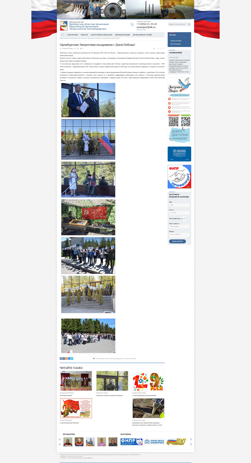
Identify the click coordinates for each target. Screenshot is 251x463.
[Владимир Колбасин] (68, 442)
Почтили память (66, 395)
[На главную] (84, 26)
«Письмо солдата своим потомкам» (109, 395)
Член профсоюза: (175, 218)
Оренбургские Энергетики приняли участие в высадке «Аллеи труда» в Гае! (147, 424)
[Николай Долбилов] (79, 442)
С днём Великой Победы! (69, 423)
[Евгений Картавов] (113, 442)
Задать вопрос (177, 241)
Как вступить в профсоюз (101, 35)
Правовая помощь (122, 35)
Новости (84, 35)
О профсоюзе (72, 35)
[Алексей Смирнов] (102, 442)
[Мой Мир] (69, 358)
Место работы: (174, 224)
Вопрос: (172, 231)
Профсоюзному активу (142, 35)
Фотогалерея (176, 44)
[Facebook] (64, 358)
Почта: (171, 210)
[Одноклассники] (66, 358)
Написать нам (141, 30)
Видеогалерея (176, 41)
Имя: (170, 202)
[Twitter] (72, 358)
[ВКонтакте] (61, 358)
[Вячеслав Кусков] (90, 442)
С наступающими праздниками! (144, 395)
